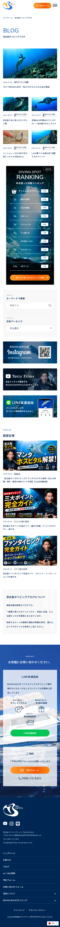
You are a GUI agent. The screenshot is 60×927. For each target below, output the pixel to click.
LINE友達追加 (30, 733)
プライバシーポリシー (37, 910)
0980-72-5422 (32, 778)
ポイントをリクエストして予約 (30, 277)
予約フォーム (44, 5)
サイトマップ (19, 910)
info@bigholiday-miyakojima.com (17, 842)
